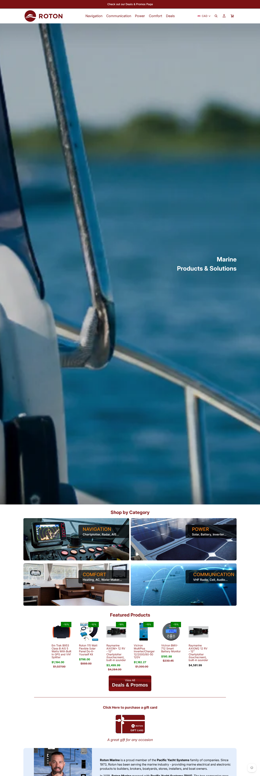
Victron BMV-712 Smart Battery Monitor (171, 648)
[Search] (216, 16)
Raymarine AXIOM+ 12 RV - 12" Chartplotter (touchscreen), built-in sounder (116, 653)
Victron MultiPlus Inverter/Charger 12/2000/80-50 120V (144, 651)
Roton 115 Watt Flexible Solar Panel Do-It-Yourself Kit (88, 650)
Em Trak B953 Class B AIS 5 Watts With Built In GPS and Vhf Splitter (61, 651)
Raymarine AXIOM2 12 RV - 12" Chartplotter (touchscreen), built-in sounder (198, 653)
